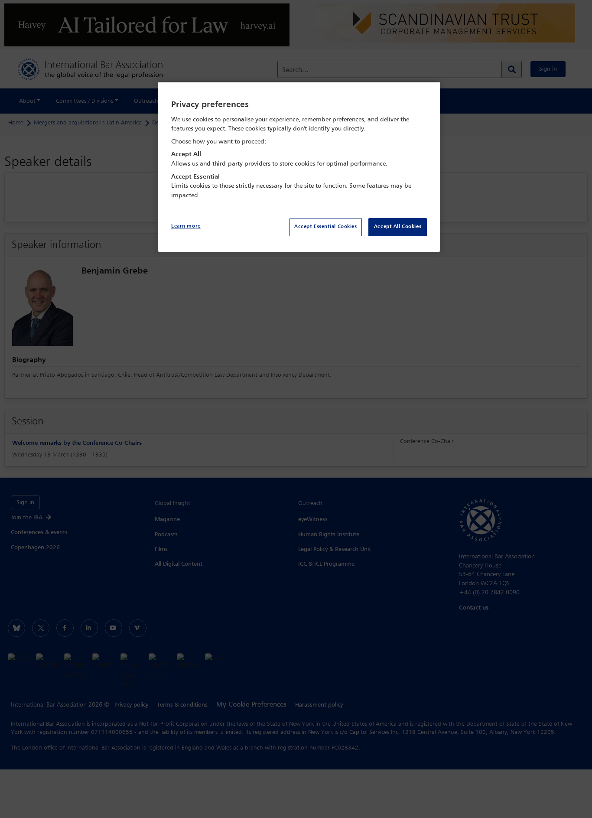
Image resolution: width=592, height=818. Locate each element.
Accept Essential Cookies (325, 226)
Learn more (186, 226)
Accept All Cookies (397, 226)
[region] (299, 167)
